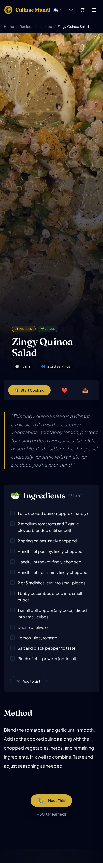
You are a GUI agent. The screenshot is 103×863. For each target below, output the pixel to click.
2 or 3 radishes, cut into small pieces (52, 582)
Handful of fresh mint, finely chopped (53, 572)
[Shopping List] (82, 9)
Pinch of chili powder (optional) (47, 658)
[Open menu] (94, 10)
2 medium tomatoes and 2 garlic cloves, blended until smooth (48, 527)
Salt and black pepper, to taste (47, 648)
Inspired (45, 26)
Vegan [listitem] (48, 328)
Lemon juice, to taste (37, 637)
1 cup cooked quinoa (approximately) (53, 513)
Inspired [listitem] (23, 328)
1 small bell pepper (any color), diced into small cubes (52, 613)
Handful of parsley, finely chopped (50, 551)
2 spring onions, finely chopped (47, 540)
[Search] (71, 9)
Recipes (26, 26)
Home (9, 26)
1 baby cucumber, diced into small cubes (50, 596)
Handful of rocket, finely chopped (50, 561)
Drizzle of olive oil (34, 627)
